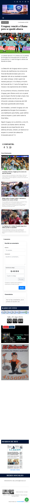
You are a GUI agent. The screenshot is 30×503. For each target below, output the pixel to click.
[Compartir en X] (7, 147)
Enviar (22, 288)
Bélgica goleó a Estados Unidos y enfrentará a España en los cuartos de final (14, 199)
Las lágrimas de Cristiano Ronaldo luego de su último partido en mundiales (14, 226)
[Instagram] (25, 1)
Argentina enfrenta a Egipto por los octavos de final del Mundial (14, 172)
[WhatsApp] (17, 1)
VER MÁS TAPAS (15, 470)
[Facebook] (22, 1)
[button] (14, 1)
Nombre (6, 247)
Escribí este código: (10, 267)
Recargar (21, 279)
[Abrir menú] (3, 18)
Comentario (7, 254)
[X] (20, 1)
